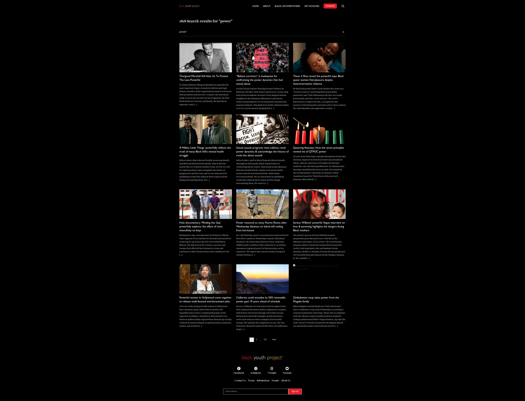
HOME (255, 6)
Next (274, 340)
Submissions (263, 380)
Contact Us (240, 380)
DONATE (330, 6)
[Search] (343, 32)
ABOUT (266, 6)
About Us (285, 380)
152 (265, 340)
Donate (275, 380)
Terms (251, 380)
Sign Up (295, 391)
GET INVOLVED (311, 6)
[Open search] (343, 6)
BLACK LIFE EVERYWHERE (287, 6)
